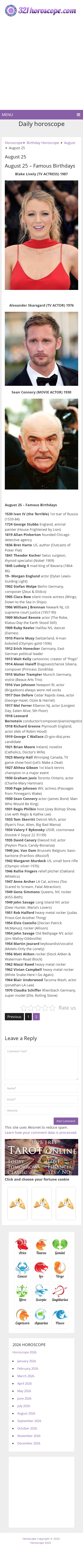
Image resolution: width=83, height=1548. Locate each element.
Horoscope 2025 (40, 1543)
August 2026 (26, 1413)
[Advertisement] (41, 67)
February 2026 (27, 1368)
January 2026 (26, 1361)
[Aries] (22, 1254)
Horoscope (29, 1539)
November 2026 (29, 1436)
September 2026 (29, 1421)
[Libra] (22, 1301)
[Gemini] (60, 1254)
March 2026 (25, 1376)
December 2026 (28, 1443)
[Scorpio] (41, 1301)
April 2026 (24, 1383)
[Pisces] (41, 1324)
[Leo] (41, 1278)
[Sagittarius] (60, 1301)
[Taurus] (41, 1254)
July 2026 (23, 1406)
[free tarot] (41, 1174)
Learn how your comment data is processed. (41, 1132)
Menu (7, 114)
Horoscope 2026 (24, 1352)
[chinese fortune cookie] (41, 1219)
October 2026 (27, 1428)
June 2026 (24, 1398)
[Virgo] (60, 1278)
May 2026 (24, 1391)
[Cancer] (22, 1278)
